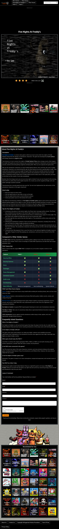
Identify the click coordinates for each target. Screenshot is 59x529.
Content (4, 399)
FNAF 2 (36, 254)
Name (4, 380)
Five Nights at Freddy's (8, 155)
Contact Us (12, 523)
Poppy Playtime (6, 296)
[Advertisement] (29, 19)
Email (4, 386)
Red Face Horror (6, 301)
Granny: (4, 291)
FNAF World (32, 3)
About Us (4, 523)
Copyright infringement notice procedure (28, 523)
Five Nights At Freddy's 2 (19, 3)
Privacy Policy (5, 527)
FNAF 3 (15, 4)
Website (4, 393)
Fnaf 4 (20, 4)
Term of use (45, 523)
